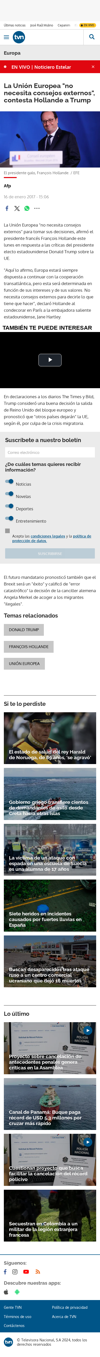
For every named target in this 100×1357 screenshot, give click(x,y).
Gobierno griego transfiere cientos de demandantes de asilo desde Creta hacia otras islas (48, 807)
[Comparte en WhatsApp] (27, 208)
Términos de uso (17, 1316)
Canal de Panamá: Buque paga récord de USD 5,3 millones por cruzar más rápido (45, 1117)
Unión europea (24, 663)
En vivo (89, 25)
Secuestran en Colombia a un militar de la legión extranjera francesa (43, 1229)
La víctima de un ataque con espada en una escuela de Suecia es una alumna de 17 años (48, 863)
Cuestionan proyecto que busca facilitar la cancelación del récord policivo (48, 1173)
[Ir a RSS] (39, 1272)
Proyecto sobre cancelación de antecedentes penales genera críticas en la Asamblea (45, 1061)
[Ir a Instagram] (15, 1272)
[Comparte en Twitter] (17, 208)
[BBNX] (8, 1342)
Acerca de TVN (64, 1316)
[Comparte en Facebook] (7, 208)
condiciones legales (48, 536)
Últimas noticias (15, 25)
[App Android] (18, 1292)
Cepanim (64, 25)
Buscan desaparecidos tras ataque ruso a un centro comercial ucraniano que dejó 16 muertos (49, 975)
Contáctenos (14, 1325)
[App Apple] (7, 1292)
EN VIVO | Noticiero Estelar (41, 67)
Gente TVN (13, 1307)
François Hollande (28, 646)
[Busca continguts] (91, 37)
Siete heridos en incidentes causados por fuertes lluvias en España (45, 919)
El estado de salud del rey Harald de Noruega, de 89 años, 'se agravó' (50, 754)
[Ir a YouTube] (27, 1272)
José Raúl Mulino (41, 25)
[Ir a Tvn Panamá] (48, 37)
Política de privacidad (69, 1307)
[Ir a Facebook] (6, 1272)
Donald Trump (24, 629)
